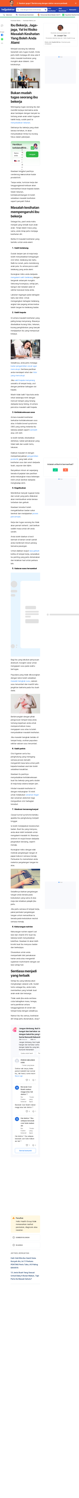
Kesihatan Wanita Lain (29, 20)
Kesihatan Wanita (16, 20)
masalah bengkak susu (20, 681)
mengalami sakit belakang (22, 277)
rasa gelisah (34, 551)
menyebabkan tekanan (20, 123)
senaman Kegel (32, 795)
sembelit (33, 430)
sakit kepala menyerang (25, 380)
